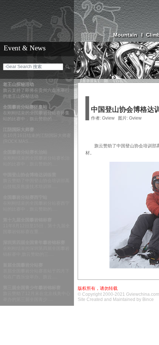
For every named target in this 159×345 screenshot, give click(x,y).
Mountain (128, 35)
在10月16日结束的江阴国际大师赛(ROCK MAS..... (37, 135)
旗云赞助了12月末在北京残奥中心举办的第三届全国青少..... (36, 293)
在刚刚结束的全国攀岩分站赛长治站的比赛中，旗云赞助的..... (36, 158)
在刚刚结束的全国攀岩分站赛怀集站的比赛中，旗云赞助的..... (36, 112)
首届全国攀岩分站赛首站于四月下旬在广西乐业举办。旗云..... (36, 270)
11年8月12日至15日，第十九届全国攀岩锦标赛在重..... (36, 225)
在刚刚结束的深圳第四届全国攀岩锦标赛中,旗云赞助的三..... (36, 248)
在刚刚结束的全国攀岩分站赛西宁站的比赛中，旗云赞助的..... (36, 203)
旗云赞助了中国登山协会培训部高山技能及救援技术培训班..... (36, 180)
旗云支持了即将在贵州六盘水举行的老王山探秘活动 (36, 90)
